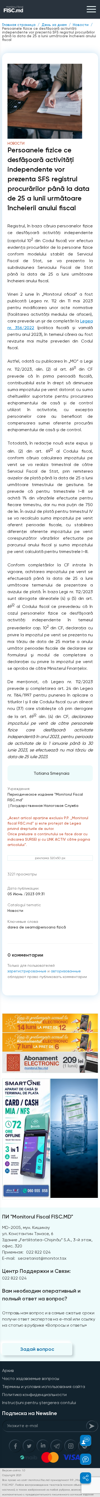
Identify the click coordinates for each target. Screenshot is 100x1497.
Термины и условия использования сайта (43, 1386)
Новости (81, 25)
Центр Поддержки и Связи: (36, 1271)
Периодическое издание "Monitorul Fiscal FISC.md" (45, 797)
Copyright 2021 (11, 1475)
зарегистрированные (26, 971)
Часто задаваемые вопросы (30, 1378)
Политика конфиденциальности (34, 1394)
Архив (8, 1370)
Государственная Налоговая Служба (44, 805)
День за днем (54, 25)
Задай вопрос (37, 1349)
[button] (82, 1440)
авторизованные (66, 971)
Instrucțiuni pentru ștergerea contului (39, 1402)
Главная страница (18, 25)
